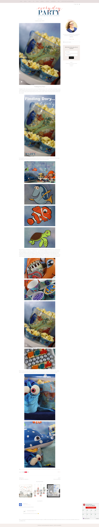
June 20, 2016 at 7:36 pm (30, 511)
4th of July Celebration (57, 479)
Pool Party (58, 469)
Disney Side (31, 469)
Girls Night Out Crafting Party (23, 479)
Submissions (53, 1)
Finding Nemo (49, 469)
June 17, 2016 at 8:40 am (27, 504)
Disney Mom (26, 469)
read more (71, 36)
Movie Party (54, 469)
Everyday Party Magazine (37, 469)
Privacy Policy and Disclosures (68, 1)
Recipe (37, 1)
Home (21, 1)
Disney (22, 469)
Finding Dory (44, 469)
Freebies (42, 1)
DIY (33, 1)
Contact (47, 1)
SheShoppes (59, 525)
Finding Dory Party (39, 20)
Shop (30, 1)
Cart (59, 1)
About (25, 1)
